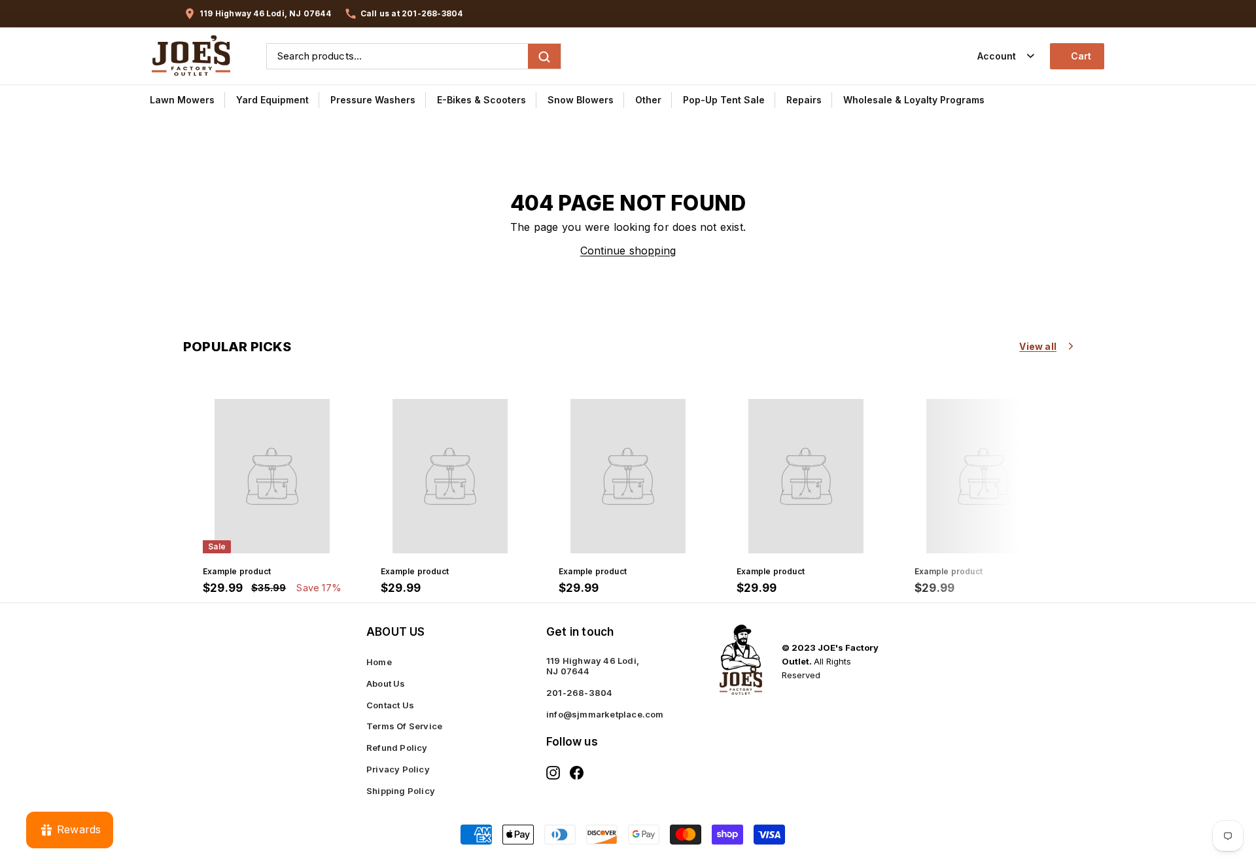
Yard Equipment (272, 99)
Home (379, 662)
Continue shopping (628, 250)
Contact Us (390, 705)
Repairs (804, 99)
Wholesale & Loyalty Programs (914, 99)
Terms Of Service (404, 726)
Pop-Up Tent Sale (724, 99)
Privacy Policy (398, 769)
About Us (386, 683)
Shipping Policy (400, 791)
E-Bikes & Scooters (481, 99)
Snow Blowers (581, 99)
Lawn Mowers (182, 99)
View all (1037, 346)
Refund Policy (397, 747)
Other (648, 99)
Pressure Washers (372, 99)
